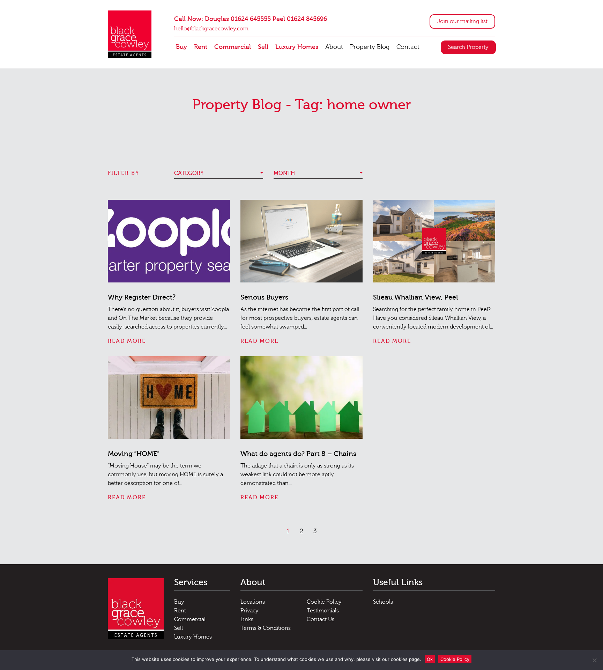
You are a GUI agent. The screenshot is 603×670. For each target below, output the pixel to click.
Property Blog (369, 47)
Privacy (249, 611)
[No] (594, 660)
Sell (263, 47)
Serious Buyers (264, 297)
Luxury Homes (296, 47)
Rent (200, 47)
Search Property (468, 47)
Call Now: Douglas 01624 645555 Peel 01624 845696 (250, 19)
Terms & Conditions (265, 628)
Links (246, 619)
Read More (127, 341)
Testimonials (323, 611)
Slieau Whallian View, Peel (415, 297)
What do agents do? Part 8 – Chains (298, 454)
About (334, 47)
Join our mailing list (462, 21)
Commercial (232, 47)
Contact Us (320, 619)
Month (284, 173)
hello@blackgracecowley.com (211, 28)
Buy (181, 47)
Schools (383, 602)
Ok (430, 659)
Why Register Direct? (142, 297)
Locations (252, 602)
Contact (407, 47)
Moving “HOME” (133, 454)
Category (189, 173)
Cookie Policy (324, 602)
